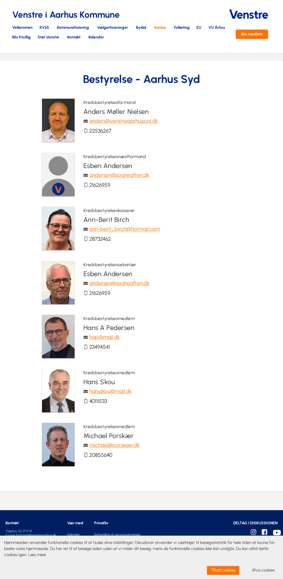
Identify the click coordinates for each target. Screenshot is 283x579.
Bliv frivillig (21, 37)
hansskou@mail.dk (110, 391)
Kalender (96, 37)
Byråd (141, 28)
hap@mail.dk (104, 337)
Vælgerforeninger (112, 28)
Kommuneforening (73, 28)
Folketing (182, 28)
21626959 (99, 185)
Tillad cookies (223, 570)
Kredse (160, 28)
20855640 (100, 455)
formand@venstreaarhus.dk (36, 535)
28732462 (100, 239)
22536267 (100, 131)
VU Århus (216, 28)
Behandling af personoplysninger (117, 534)
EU (198, 28)
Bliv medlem (252, 34)
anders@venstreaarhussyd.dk (123, 121)
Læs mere (37, 554)
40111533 (98, 401)
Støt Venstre (48, 37)
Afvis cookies (263, 570)
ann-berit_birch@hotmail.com (124, 229)
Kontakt (73, 37)
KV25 (44, 28)
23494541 (99, 347)
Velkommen (22, 28)
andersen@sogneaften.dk (119, 175)
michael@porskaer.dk (114, 445)
